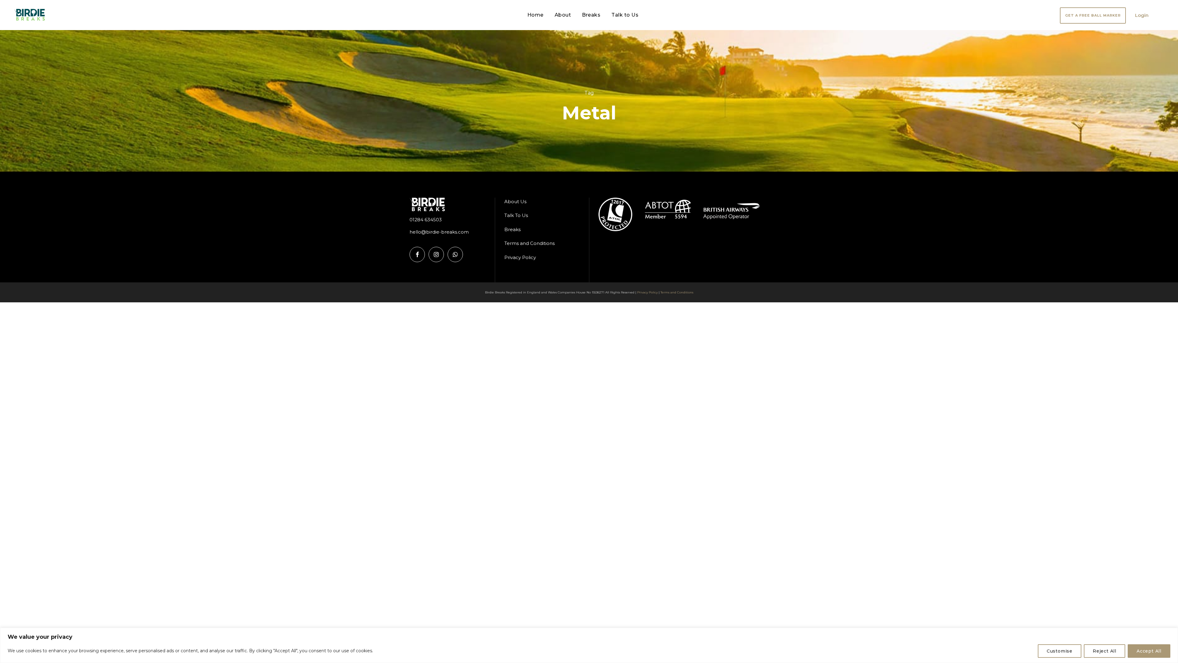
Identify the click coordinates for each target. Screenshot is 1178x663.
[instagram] (436, 254)
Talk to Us (624, 15)
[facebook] (417, 254)
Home (535, 15)
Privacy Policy (520, 257)
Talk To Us (516, 215)
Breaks (591, 15)
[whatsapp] (455, 254)
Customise (1059, 651)
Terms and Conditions (529, 243)
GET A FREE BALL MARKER (1093, 15)
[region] (589, 645)
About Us (515, 201)
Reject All (1104, 651)
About (563, 15)
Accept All (1149, 651)
